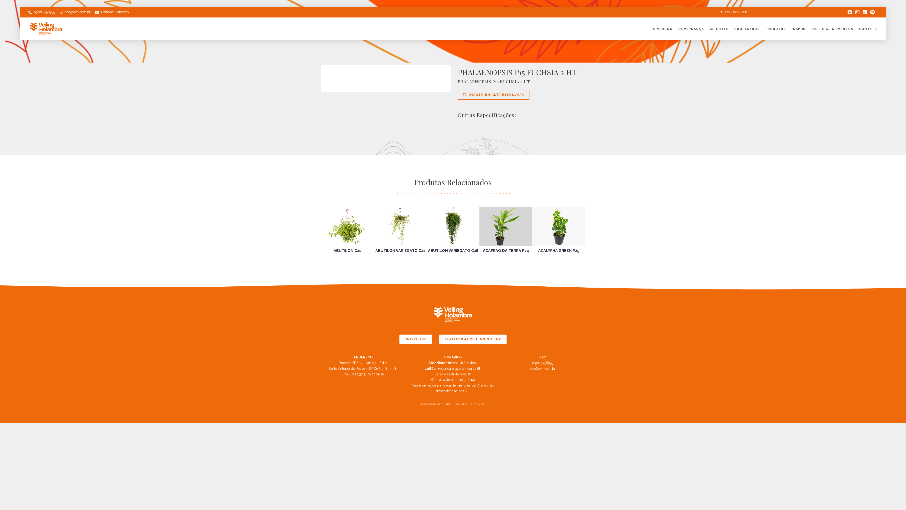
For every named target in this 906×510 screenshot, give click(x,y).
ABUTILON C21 (347, 250)
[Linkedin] (865, 12)
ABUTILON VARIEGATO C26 (453, 250)
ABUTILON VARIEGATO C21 (400, 250)
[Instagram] (857, 12)
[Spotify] (872, 12)
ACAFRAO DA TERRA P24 (506, 250)
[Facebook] (849, 12)
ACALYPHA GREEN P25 (558, 250)
